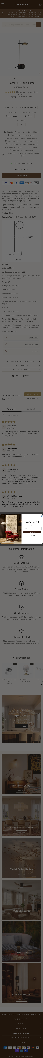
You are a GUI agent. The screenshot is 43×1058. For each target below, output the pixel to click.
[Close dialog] (41, 516)
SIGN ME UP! (32, 532)
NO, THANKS (32, 535)
